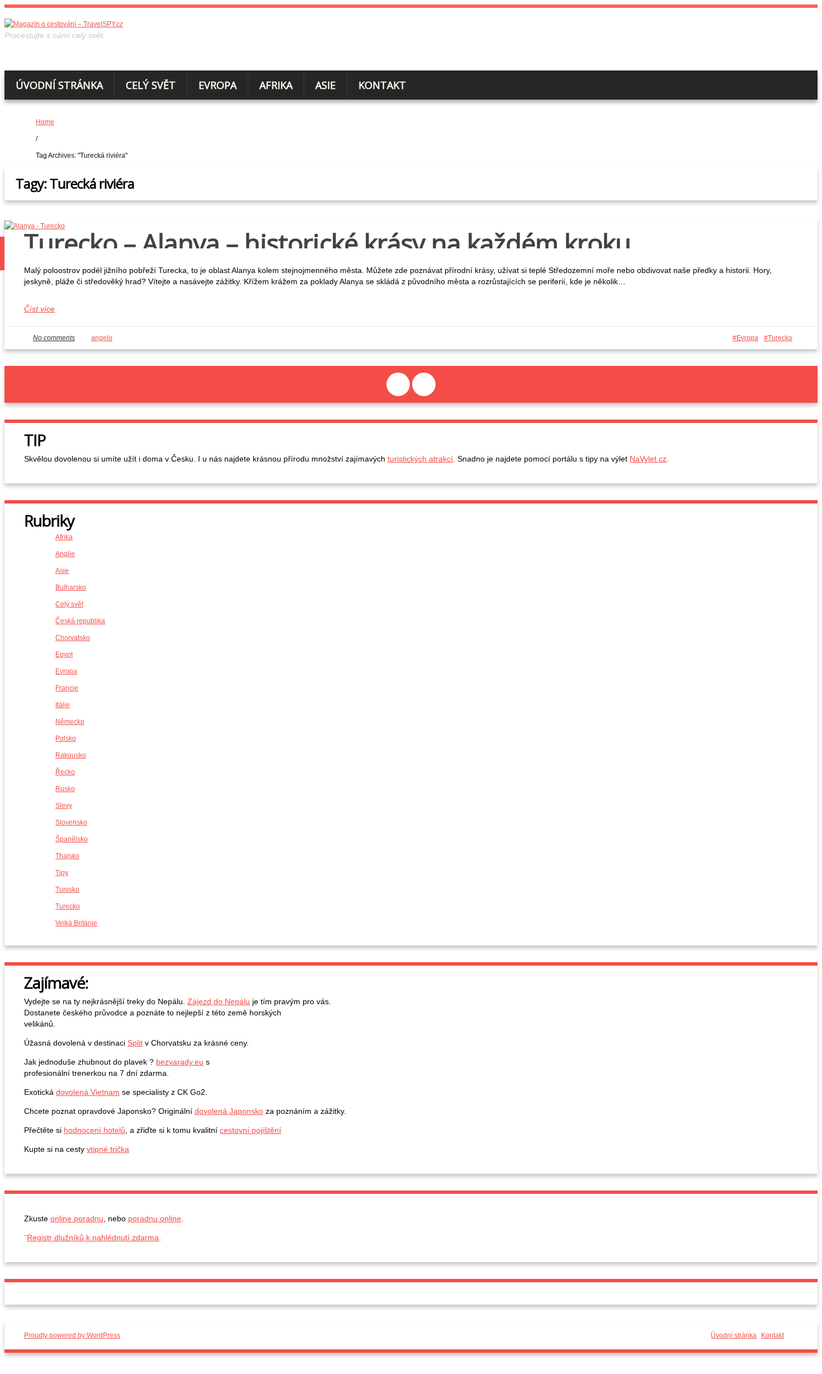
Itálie (62, 705)
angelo (101, 338)
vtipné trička (108, 1149)
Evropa (218, 85)
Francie (66, 688)
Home (45, 122)
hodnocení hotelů (94, 1130)
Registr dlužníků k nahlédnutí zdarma (93, 1237)
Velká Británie (76, 923)
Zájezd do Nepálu (218, 1001)
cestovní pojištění (250, 1130)
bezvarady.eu (180, 1061)
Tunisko (67, 889)
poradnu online (154, 1218)
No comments (54, 338)
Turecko (780, 338)
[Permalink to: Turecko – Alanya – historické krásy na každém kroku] (34, 226)
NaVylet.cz (648, 458)
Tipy (61, 873)
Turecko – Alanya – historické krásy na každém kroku (327, 242)
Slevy (63, 806)
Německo (69, 722)
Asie (325, 85)
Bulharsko (70, 587)
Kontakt (382, 85)
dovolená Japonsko (229, 1111)
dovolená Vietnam (88, 1092)
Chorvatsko (72, 638)
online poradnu (76, 1218)
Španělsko (71, 839)
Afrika (275, 85)
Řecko (65, 772)
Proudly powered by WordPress (72, 1335)
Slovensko (71, 822)
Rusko (65, 789)
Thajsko (67, 856)
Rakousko (70, 755)
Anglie (65, 554)
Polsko (65, 738)
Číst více (39, 308)
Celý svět (151, 85)
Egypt (64, 654)
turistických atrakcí (420, 458)
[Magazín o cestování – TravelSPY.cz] (63, 24)
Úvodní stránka (59, 85)
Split (135, 1042)
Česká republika (80, 621)
